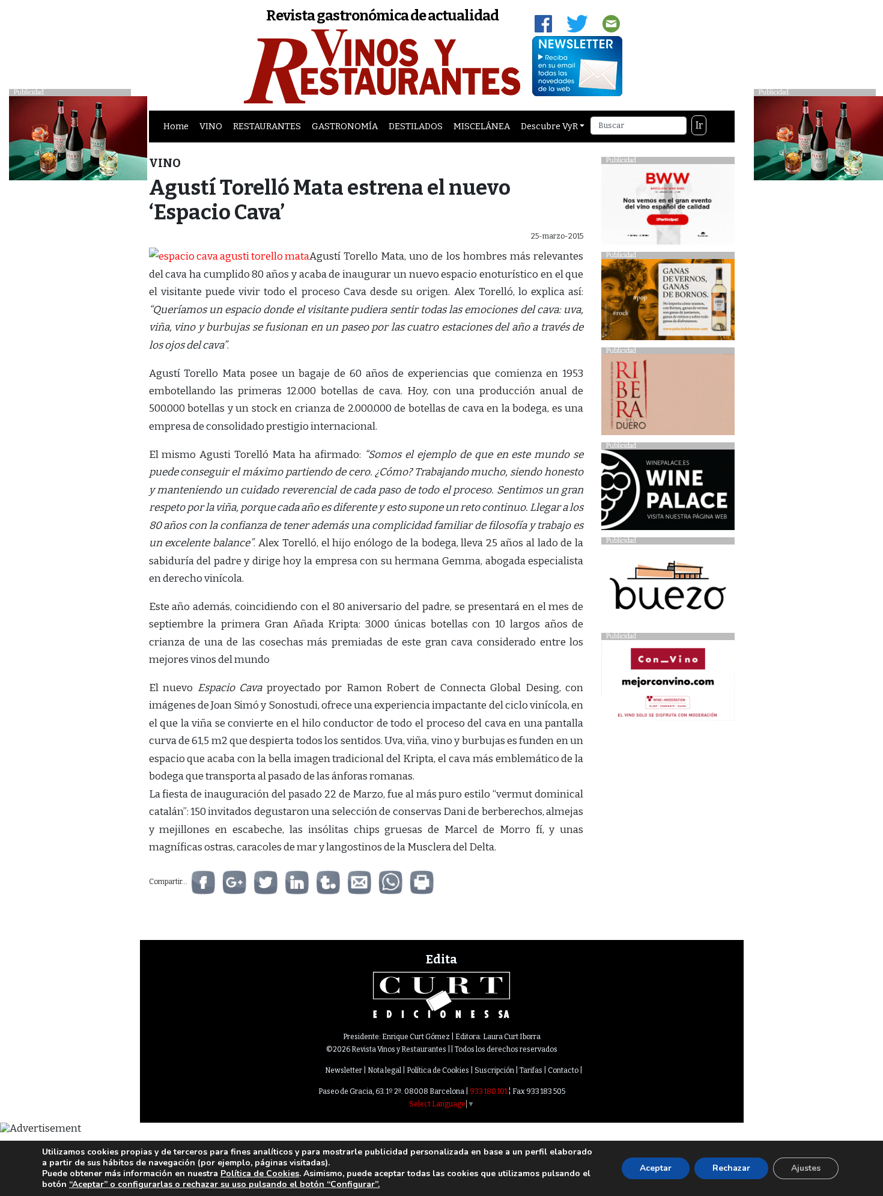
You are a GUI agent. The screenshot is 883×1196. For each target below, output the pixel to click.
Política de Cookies (438, 1070)
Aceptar (656, 1168)
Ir (699, 125)
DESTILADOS (416, 126)
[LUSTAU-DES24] (78, 137)
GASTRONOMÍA (345, 126)
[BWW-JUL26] (667, 207)
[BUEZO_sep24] (667, 588)
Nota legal (384, 1070)
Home (176, 126)
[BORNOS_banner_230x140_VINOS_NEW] (667, 302)
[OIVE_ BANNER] (667, 683)
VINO (210, 126)
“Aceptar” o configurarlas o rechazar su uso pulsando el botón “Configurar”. (224, 1184)
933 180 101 (488, 1091)
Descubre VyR (549, 126)
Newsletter (343, 1070)
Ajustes (806, 1168)
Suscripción (494, 1070)
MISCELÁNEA (482, 126)
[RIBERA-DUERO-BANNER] (667, 397)
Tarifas (531, 1070)
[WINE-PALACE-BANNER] (667, 493)
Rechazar (731, 1168)
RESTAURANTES (267, 126)
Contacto (563, 1070)
